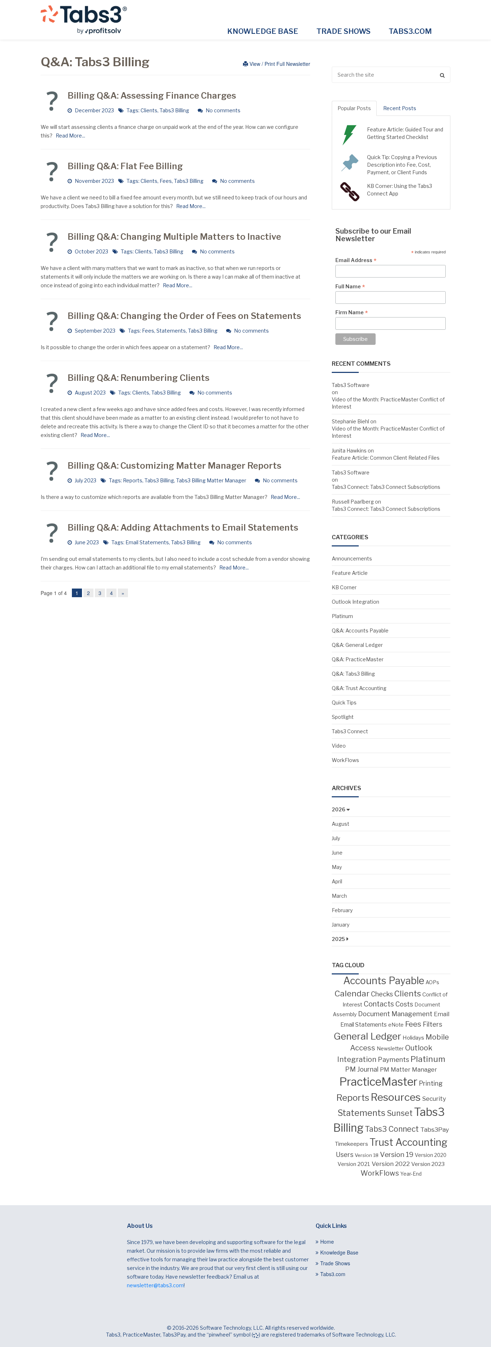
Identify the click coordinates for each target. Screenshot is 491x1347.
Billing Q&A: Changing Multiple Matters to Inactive (174, 236)
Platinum (342, 616)
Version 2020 (430, 1155)
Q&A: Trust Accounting (359, 688)
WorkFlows (345, 760)
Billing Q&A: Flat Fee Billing (125, 166)
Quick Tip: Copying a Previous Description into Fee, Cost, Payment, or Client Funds (402, 164)
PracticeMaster (378, 1082)
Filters (432, 1024)
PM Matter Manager (408, 1069)
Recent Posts (399, 108)
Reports (132, 480)
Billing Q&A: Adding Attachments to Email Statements (183, 527)
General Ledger (367, 1036)
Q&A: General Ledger (357, 645)
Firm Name (351, 312)
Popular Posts (354, 108)
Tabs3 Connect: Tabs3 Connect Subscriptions (386, 487)
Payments (393, 1059)
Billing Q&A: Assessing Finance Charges (152, 95)
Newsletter (390, 1048)
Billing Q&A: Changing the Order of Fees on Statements (184, 316)
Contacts (379, 1004)
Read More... (69, 135)
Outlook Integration (355, 602)
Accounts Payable (383, 981)
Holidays (413, 1037)
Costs (404, 1004)
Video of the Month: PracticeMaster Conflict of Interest (388, 403)
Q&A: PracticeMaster (358, 659)
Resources (396, 1097)
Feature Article (350, 573)
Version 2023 (428, 1164)
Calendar (352, 993)
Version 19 (396, 1154)
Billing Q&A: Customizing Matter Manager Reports (174, 465)
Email (441, 1014)
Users (344, 1154)
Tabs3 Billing (174, 110)
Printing (431, 1083)
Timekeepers (351, 1143)
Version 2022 (391, 1163)
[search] (391, 75)
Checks (382, 994)
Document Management (395, 1014)
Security (434, 1098)
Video (339, 746)
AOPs (432, 982)
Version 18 (366, 1155)
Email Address (355, 260)
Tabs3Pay (434, 1129)
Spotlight (343, 717)
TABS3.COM (410, 31)
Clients (149, 110)
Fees (166, 181)
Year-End (411, 1174)
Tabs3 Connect (350, 731)
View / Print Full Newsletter (279, 63)
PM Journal (361, 1069)
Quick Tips (344, 702)
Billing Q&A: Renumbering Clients (139, 378)
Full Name (350, 286)
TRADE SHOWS (343, 31)
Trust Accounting (409, 1142)
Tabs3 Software (351, 385)
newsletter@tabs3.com (155, 1285)
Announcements (352, 558)
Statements (171, 331)
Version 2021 (354, 1164)
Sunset (400, 1113)
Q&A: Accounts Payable (360, 630)
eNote (396, 1025)
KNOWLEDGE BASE (262, 31)
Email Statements (147, 542)
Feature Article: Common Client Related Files (386, 458)
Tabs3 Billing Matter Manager (211, 480)
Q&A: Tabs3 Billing (353, 674)
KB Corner (344, 587)
